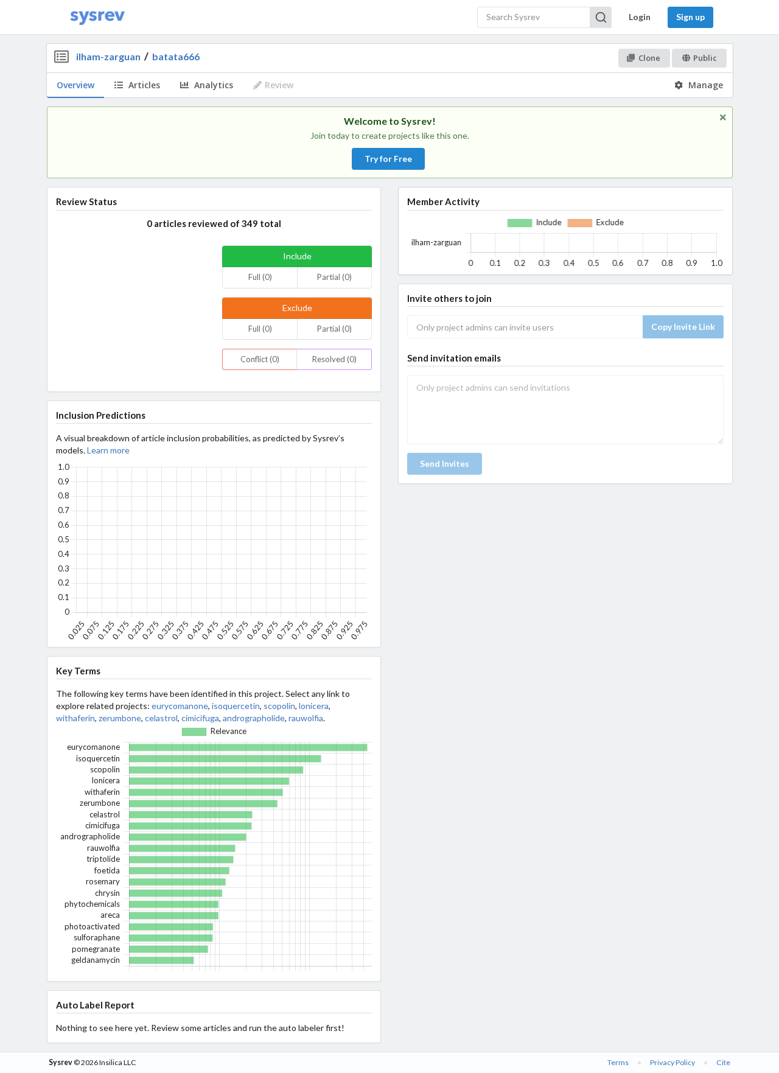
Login (640, 17)
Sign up (690, 17)
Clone (649, 57)
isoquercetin (236, 706)
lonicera (314, 706)
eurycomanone (180, 706)
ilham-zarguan (108, 56)
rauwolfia (305, 718)
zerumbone (120, 718)
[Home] (97, 17)
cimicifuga (200, 718)
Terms (618, 1062)
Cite (723, 1062)
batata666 (176, 56)
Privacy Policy (672, 1062)
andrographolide (254, 718)
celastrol (161, 718)
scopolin (279, 706)
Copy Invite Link (683, 326)
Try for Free (388, 158)
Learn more (108, 450)
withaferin (75, 718)
